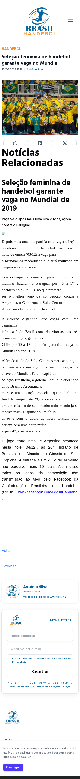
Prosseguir (13, 767)
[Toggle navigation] (70, 21)
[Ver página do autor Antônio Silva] (13, 591)
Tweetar (9, 566)
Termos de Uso (45, 659)
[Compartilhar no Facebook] (40, 143)
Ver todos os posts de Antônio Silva (44, 597)
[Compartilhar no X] (65, 143)
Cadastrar (40, 671)
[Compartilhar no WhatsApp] (15, 143)
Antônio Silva (35, 69)
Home (8, 740)
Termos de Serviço (46, 686)
